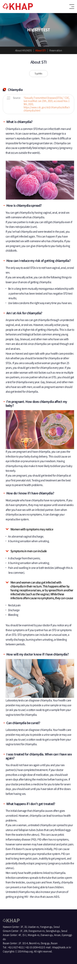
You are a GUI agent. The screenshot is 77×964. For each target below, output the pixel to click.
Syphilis (38, 73)
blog (13, 955)
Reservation (55, 50)
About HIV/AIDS (23, 50)
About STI (40, 50)
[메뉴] (71, 6)
